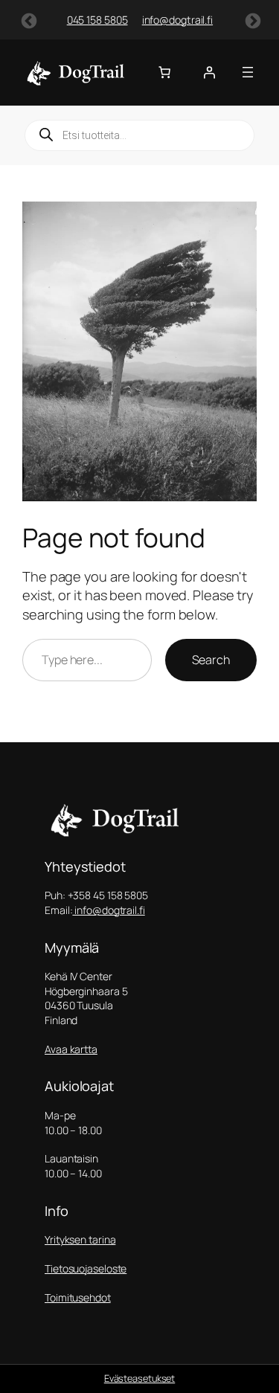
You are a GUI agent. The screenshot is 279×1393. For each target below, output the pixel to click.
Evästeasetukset (140, 1378)
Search (211, 660)
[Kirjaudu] (209, 72)
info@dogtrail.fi (153, 20)
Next (251, 20)
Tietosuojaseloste (85, 1268)
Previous (27, 20)
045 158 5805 (72, 20)
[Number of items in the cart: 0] (164, 72)
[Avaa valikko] (248, 72)
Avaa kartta (71, 1049)
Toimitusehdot (78, 1297)
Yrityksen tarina (80, 1239)
